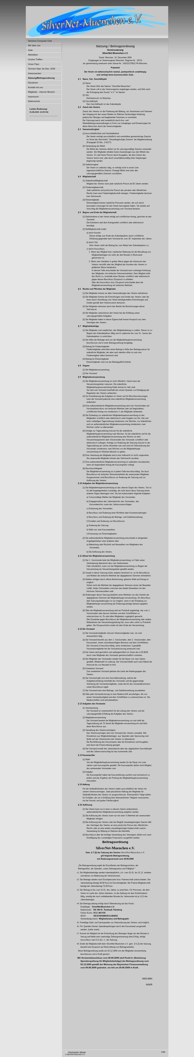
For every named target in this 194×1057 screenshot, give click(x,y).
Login (163, 1052)
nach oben (147, 978)
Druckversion (73, 1052)
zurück (149, 984)
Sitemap (83, 1052)
